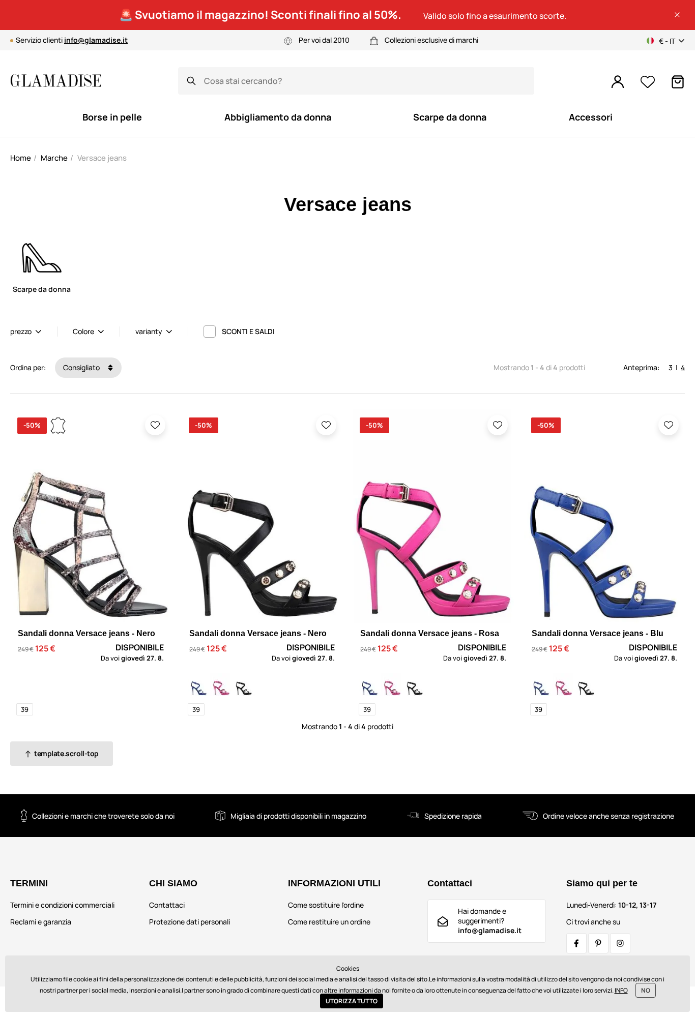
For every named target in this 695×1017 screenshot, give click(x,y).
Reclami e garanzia (40, 921)
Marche (54, 158)
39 (24, 709)
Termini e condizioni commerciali (62, 905)
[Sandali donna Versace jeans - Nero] (244, 684)
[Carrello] (678, 82)
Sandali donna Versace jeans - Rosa (429, 633)
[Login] (618, 82)
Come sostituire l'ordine (326, 905)
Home (20, 158)
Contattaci (167, 905)
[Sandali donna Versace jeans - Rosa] (221, 684)
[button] (677, 15)
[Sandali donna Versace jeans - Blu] (199, 684)
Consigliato (82, 367)
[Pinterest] (598, 943)
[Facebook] (576, 943)
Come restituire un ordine (329, 921)
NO (645, 990)
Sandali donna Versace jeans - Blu (597, 633)
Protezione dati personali (189, 921)
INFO (621, 990)
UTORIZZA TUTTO (352, 1001)
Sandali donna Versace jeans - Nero (86, 633)
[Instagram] (620, 943)
